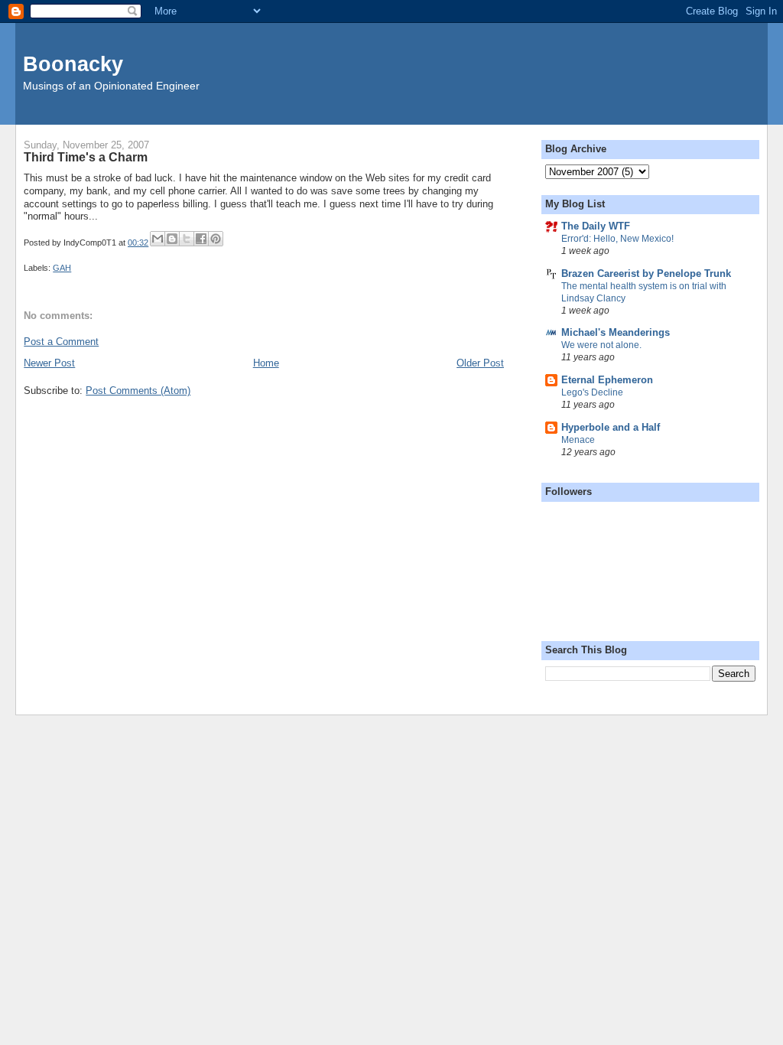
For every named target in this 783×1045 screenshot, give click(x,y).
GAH (62, 267)
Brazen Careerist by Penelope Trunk (646, 273)
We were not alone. (601, 345)
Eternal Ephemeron (607, 380)
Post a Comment (61, 341)
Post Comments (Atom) (138, 390)
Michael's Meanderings (615, 332)
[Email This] (157, 238)
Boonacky (73, 64)
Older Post (480, 363)
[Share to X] (186, 238)
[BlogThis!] (172, 238)
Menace (578, 440)
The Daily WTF (595, 226)
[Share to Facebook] (201, 238)
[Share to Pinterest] (215, 238)
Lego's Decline (592, 392)
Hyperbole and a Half (610, 427)
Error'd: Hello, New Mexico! (617, 238)
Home (266, 363)
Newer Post (49, 363)
